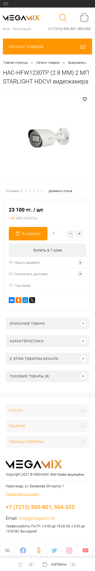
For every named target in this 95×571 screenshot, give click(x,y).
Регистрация (22, 29)
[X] (32, 300)
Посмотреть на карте (22, 494)
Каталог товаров (26, 46)
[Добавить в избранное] (84, 99)
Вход (6, 29)
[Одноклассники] (18, 300)
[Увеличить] (47, 138)
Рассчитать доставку (31, 274)
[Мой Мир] (25, 300)
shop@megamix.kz (37, 518)
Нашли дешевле (27, 263)
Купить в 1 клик (47, 250)
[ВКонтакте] (12, 300)
